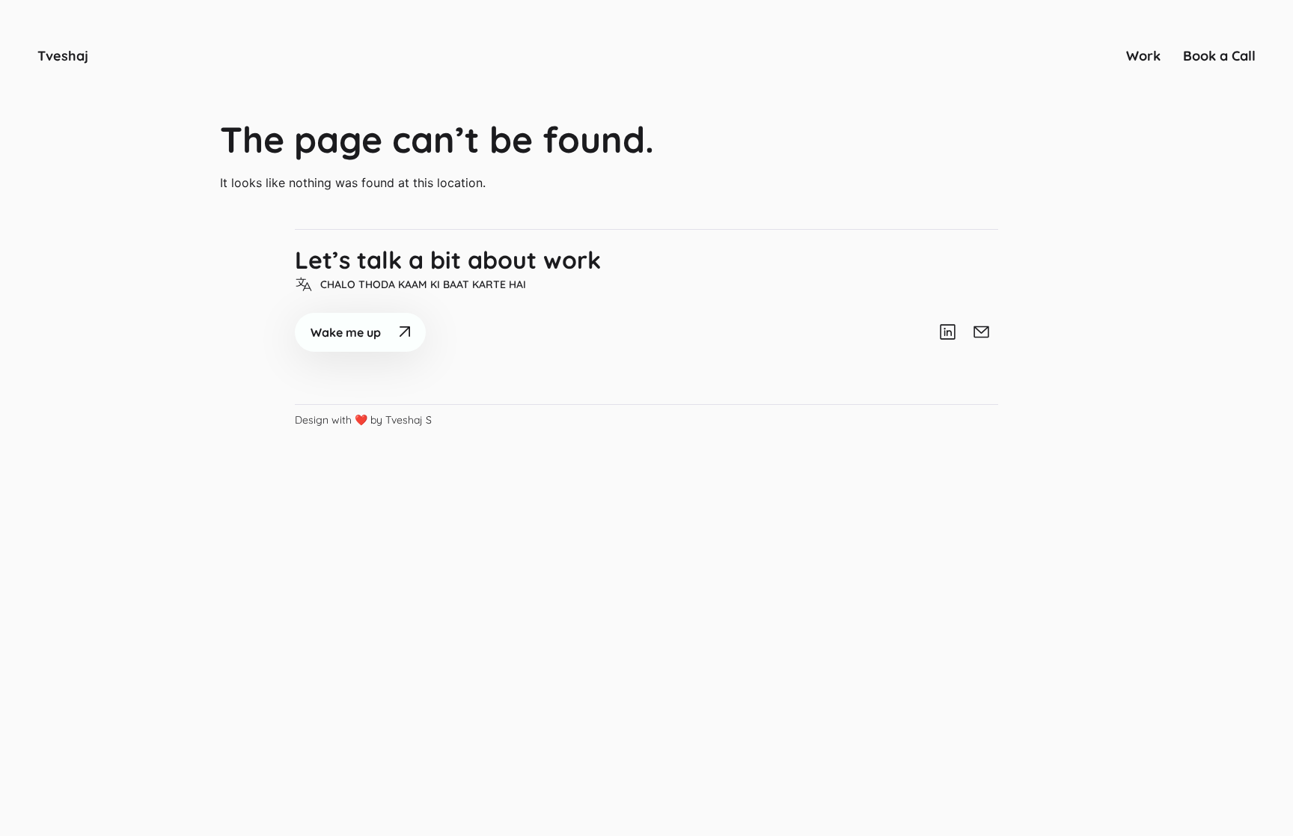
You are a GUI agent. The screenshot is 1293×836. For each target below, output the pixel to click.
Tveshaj (62, 55)
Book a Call (1219, 55)
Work (1143, 55)
